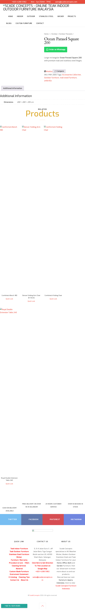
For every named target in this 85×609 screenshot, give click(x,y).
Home (46, 34)
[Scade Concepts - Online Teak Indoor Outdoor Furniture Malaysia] (42, 9)
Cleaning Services (19, 566)
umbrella (48, 81)
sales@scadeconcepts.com (66, 2)
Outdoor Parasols (65, 34)
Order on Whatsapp (57, 49)
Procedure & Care (16, 563)
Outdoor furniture (51, 78)
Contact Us (14, 580)
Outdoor (55, 34)
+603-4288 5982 (19, 2)
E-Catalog (13, 577)
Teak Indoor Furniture (19, 549)
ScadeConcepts (34, 595)
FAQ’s (27, 563)
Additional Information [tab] (12, 88)
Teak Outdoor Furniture (19, 551)
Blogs (9, 23)
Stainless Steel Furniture (19, 554)
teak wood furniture (68, 78)
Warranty (23, 560)
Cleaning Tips (24, 577)
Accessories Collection (71, 75)
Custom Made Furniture (19, 571)
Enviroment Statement (19, 574)
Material (19, 569)
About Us (24, 580)
